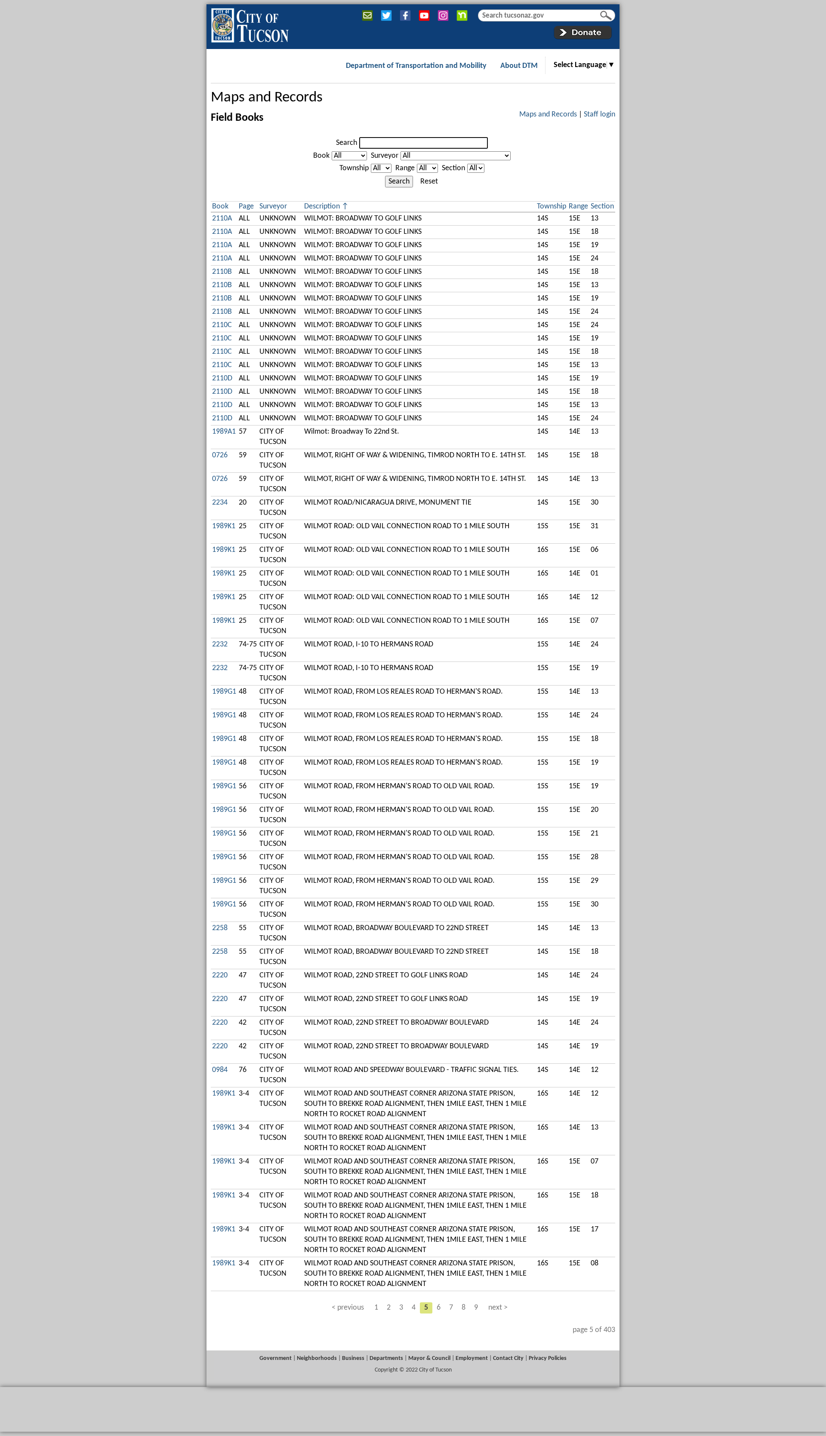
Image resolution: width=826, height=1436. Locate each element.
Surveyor (384, 155)
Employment (472, 1358)
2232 (220, 644)
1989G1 (224, 691)
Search (346, 143)
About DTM (519, 66)
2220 (220, 975)
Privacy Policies (548, 1358)
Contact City (508, 1358)
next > (498, 1307)
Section (453, 168)
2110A (222, 218)
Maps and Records (267, 97)
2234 (220, 502)
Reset (429, 181)
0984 (220, 1070)
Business (353, 1358)
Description (322, 206)
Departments (386, 1358)
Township (354, 168)
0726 (220, 455)
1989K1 (223, 526)
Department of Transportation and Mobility (416, 66)
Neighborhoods (317, 1358)
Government (275, 1358)
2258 (220, 928)
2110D (222, 378)
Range (405, 168)
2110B (222, 272)
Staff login (599, 114)
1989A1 (224, 431)
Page (246, 206)
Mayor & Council (429, 1358)
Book (321, 155)
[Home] (250, 23)
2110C (222, 325)
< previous (348, 1307)
